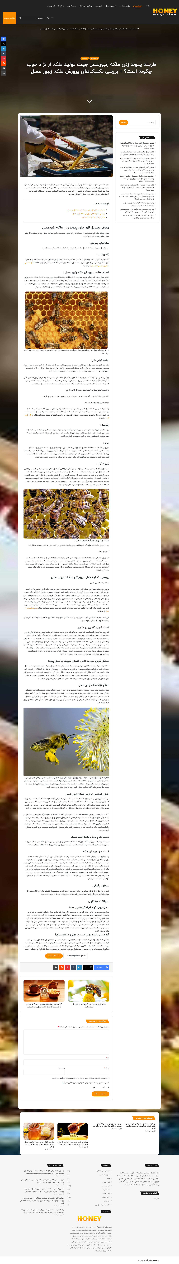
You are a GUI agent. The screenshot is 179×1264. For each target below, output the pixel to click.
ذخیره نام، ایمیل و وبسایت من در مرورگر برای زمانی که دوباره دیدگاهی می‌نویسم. (79, 1078)
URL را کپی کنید (54, 956)
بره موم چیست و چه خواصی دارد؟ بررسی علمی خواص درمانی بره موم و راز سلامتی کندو (140, 1126)
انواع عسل (106, 1182)
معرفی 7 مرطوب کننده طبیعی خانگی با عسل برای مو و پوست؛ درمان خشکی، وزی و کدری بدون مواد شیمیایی (137, 161)
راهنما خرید (71, 6)
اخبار (108, 1178)
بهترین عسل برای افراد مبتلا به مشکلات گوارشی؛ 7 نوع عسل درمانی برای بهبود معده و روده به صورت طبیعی (137, 145)
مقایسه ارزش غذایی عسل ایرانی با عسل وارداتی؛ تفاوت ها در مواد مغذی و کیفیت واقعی (39, 1144)
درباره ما (61, 6)
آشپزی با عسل (111, 6)
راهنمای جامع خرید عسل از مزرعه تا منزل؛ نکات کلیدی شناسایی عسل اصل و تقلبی (72, 1143)
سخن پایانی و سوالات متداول (93, 217)
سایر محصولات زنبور (102, 1205)
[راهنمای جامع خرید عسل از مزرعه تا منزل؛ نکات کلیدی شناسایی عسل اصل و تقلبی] (72, 1131)
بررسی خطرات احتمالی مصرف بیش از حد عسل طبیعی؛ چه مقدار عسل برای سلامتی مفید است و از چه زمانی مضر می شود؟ (136, 196)
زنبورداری (99, 6)
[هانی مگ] (165, 12)
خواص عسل (106, 1186)
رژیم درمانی (125, 6)
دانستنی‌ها (138, 6)
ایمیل (106, 1068)
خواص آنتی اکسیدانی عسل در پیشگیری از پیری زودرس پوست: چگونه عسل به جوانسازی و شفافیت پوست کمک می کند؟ (137, 170)
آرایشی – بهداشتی (85, 6)
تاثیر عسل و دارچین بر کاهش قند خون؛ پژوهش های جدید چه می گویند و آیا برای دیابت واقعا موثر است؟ (137, 187)
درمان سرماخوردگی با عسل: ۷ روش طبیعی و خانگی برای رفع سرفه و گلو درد (107, 1125)
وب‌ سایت (61, 1068)
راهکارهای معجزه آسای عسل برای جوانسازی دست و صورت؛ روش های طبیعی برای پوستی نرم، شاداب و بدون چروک (137, 178)
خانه (147, 6)
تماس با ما (51, 6)
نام (107, 1058)
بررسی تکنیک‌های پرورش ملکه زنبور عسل (89, 213)
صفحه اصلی (133, 29)
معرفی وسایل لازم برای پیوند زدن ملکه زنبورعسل (86, 210)
